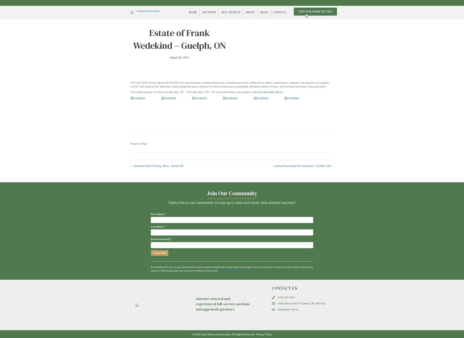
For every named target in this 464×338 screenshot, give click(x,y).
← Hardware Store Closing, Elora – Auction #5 (156, 165)
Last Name (158, 226)
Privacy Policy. (264, 334)
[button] (324, 3)
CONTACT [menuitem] (280, 12)
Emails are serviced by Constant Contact (238, 271)
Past (144, 143)
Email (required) (161, 239)
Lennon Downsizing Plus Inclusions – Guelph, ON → (304, 165)
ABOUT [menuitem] (250, 12)
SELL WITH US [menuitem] (230, 12)
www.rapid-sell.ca (272, 92)
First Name (158, 214)
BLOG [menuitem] (264, 12)
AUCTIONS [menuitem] (209, 12)
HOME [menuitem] (193, 12)
